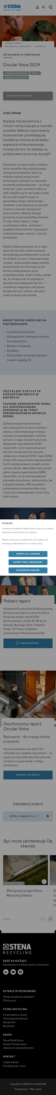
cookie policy (36, 544)
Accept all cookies (28, 554)
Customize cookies (28, 570)
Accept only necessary (28, 562)
